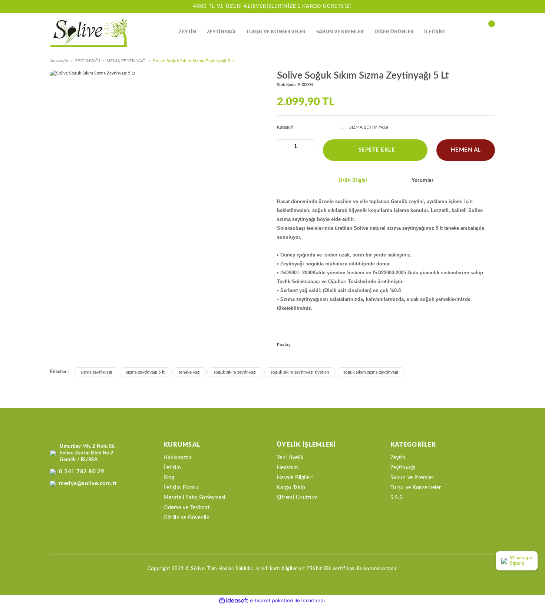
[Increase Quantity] (308, 146)
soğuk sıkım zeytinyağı (235, 372)
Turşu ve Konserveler (415, 487)
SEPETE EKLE (377, 150)
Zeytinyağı (402, 467)
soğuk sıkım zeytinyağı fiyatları (300, 372)
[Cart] (491, 32)
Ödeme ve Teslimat (187, 507)
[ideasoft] (233, 600)
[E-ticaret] (271, 600)
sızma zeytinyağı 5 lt (145, 372)
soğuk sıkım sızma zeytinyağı (370, 372)
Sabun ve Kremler (412, 477)
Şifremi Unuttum (297, 497)
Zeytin (398, 457)
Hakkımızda (178, 457)
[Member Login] (474, 32)
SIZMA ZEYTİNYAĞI (368, 127)
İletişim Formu (181, 487)
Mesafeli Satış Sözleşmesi (194, 497)
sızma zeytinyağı (96, 372)
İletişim (172, 467)
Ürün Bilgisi (352, 180)
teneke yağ (189, 372)
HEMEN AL (466, 150)
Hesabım (287, 467)
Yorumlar (422, 180)
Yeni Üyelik (290, 457)
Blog (169, 477)
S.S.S (396, 497)
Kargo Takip (291, 487)
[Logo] (89, 32)
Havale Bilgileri (295, 477)
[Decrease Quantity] (282, 146)
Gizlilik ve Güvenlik (186, 517)
